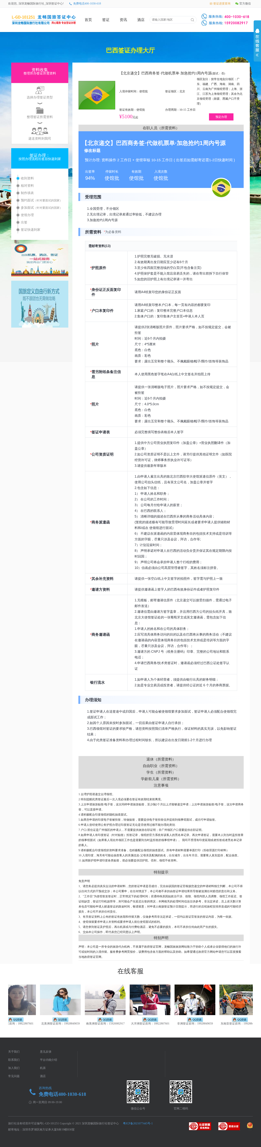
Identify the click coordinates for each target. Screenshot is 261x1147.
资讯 (123, 20)
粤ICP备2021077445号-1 (138, 1123)
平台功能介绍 (48, 1059)
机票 (43, 1068)
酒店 (141, 20)
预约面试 (41, 200)
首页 (88, 20)
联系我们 (14, 1059)
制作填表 (27, 193)
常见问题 (14, 1076)
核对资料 (27, 185)
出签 (24, 222)
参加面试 (41, 207)
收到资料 (27, 178)
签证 (105, 20)
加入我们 (14, 1068)
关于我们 (14, 1051)
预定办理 (221, 116)
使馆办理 (27, 215)
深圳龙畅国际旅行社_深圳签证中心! (41, 3)
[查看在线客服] (257, 44)
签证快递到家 (30, 229)
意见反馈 (45, 1051)
